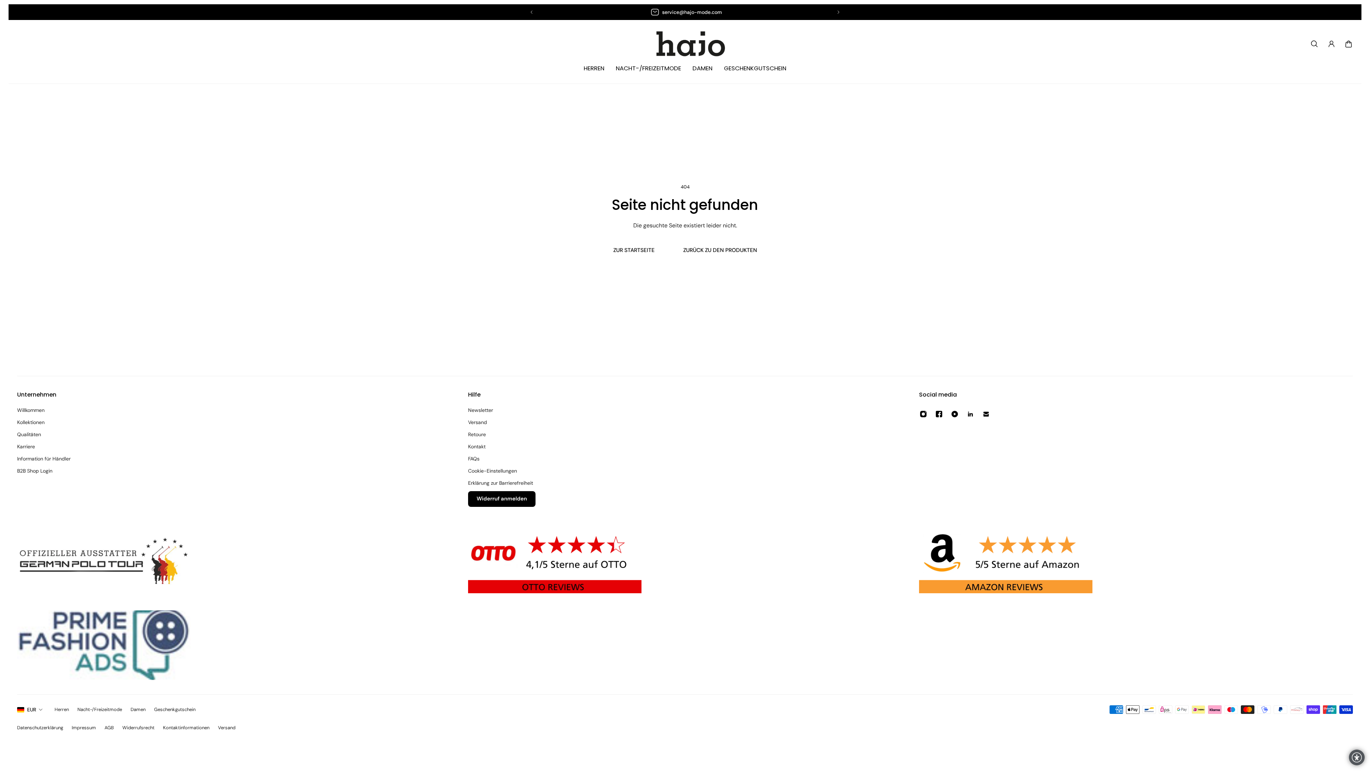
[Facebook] (939, 414)
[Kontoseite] (1331, 44)
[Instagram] (923, 414)
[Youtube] (955, 414)
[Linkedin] (970, 414)
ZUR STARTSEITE (634, 250)
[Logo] (685, 44)
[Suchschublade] (1314, 44)
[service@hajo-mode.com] (685, 12)
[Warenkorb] (1348, 44)
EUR (31, 709)
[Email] (986, 414)
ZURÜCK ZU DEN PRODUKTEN (720, 250)
